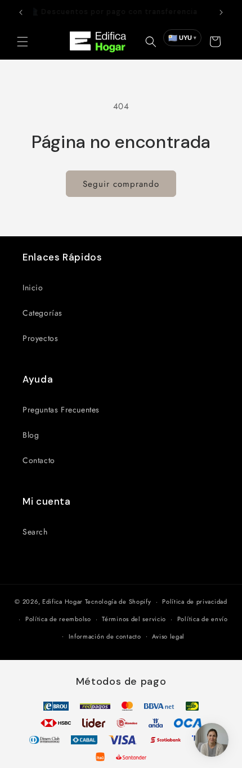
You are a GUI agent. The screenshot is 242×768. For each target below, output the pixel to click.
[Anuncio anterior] (20, 12)
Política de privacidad (194, 601)
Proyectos (40, 338)
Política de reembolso (58, 618)
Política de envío (202, 618)
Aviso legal (168, 636)
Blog (31, 435)
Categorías (42, 312)
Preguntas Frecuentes (61, 409)
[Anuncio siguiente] (221, 12)
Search (35, 531)
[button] (22, 41)
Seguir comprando (121, 184)
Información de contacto (105, 636)
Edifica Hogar (62, 601)
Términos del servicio (134, 618)
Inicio (33, 287)
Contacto (39, 460)
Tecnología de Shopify (118, 601)
